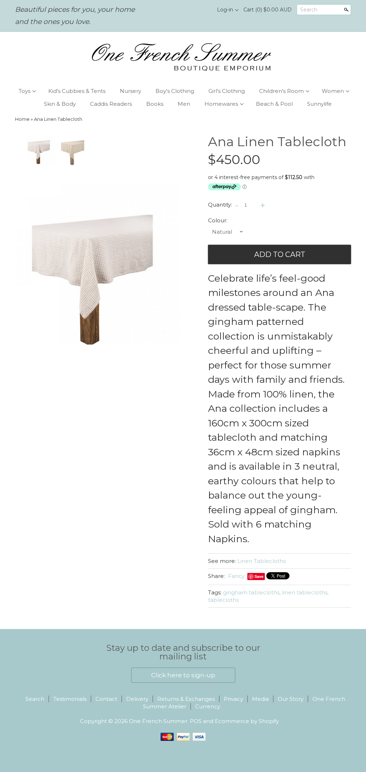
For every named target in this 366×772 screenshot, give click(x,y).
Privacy (233, 699)
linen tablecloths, (305, 592)
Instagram (203, 10)
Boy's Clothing (174, 91)
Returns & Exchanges (186, 699)
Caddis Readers (111, 103)
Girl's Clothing (226, 91)
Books (154, 103)
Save (258, 576)
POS (196, 721)
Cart (267, 9)
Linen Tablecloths (261, 561)
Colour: (217, 220)
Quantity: (220, 204)
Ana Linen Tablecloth (58, 119)
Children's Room (281, 91)
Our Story (290, 699)
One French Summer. (159, 721)
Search (308, 9)
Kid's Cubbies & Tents (76, 91)
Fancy (236, 576)
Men (184, 103)
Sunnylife (319, 103)
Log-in (225, 9)
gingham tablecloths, (252, 592)
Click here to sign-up (183, 675)
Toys (24, 91)
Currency (207, 706)
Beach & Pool (274, 103)
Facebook (191, 10)
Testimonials (69, 699)
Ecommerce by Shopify (247, 721)
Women (333, 91)
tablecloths (223, 600)
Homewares (221, 103)
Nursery (130, 91)
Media (260, 699)
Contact (106, 699)
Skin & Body (60, 103)
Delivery (137, 699)
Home (22, 119)
